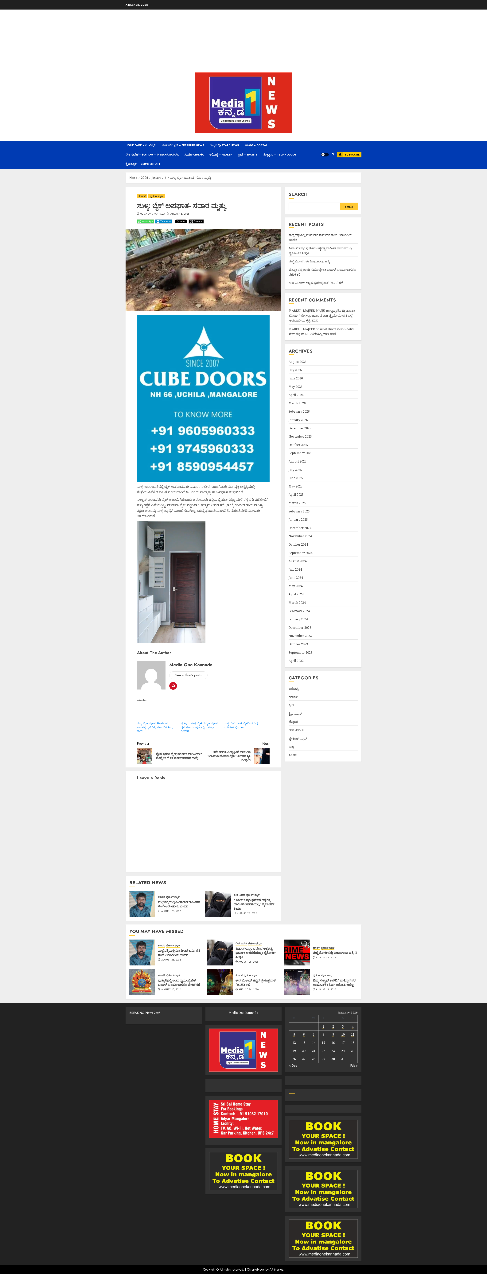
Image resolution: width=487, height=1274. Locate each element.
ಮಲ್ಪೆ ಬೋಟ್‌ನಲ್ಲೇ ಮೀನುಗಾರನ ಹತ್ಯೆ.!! (311, 261)
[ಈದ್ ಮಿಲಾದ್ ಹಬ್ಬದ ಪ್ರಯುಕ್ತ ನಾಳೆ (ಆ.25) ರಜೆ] (220, 982)
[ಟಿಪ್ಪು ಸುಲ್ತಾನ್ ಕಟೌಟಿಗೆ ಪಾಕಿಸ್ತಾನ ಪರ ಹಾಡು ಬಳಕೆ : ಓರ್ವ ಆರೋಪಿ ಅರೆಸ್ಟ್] (297, 982)
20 (304, 1051)
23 (333, 1051)
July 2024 (295, 569)
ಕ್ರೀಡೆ (291, 705)
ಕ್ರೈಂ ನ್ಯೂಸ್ (295, 713)
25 (352, 1051)
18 (352, 1043)
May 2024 (295, 586)
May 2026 (295, 387)
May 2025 (295, 486)
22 (323, 1051)
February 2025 (299, 511)
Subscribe (352, 154)
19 (294, 1051)
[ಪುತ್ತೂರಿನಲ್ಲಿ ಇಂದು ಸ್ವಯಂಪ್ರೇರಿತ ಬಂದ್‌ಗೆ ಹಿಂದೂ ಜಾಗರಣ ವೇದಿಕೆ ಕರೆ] (142, 982)
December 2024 (300, 528)
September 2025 (300, 453)
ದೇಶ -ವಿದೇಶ (239, 895)
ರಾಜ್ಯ (291, 747)
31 (343, 1059)
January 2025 (298, 519)
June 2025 (296, 478)
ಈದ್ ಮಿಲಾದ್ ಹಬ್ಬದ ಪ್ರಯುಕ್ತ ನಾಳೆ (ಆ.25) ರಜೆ (316, 283)
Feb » (354, 1065)
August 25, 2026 (171, 911)
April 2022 (296, 661)
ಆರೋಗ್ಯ (293, 688)
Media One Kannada (152, 214)
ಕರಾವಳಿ (142, 196)
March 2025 (297, 503)
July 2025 (295, 470)
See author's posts (188, 675)
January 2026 (298, 420)
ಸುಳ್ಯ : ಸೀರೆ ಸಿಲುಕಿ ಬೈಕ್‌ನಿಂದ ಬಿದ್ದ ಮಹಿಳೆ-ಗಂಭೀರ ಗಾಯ (241, 725)
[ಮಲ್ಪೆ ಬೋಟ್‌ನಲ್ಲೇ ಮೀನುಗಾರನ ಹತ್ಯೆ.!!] (297, 952)
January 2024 (298, 619)
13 (304, 1043)
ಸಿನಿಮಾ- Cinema (194, 154)
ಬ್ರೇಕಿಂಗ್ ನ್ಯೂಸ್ (156, 196)
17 (343, 1043)
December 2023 (300, 627)
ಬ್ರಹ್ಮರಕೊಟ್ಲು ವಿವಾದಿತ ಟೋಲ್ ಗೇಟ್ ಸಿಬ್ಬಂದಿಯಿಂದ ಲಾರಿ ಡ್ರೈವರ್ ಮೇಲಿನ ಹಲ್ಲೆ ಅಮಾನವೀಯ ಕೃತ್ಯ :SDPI (322, 315)
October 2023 (298, 644)
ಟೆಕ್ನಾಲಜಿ (293, 722)
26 (294, 1059)
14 (313, 1043)
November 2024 (300, 536)
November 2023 (300, 636)
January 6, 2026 (179, 214)
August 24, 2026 (249, 989)
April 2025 (296, 494)
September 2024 (300, 553)
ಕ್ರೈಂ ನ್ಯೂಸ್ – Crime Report (143, 164)
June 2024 (296, 578)
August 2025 (297, 461)
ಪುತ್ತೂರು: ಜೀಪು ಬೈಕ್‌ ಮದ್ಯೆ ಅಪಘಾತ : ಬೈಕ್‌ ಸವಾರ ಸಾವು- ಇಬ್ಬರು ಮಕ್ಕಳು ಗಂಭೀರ (200, 727)
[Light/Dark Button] (325, 154)
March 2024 (297, 603)
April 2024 (296, 594)
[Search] (333, 154)
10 (343, 1034)
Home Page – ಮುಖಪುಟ (141, 145)
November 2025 (300, 436)
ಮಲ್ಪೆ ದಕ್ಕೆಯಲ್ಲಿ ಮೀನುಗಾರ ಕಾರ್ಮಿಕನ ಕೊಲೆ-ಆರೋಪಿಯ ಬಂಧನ (179, 904)
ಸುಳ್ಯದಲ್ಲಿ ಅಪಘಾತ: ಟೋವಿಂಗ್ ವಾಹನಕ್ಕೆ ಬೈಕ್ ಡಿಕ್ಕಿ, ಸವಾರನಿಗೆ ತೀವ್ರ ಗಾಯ (155, 727)
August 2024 (297, 561)
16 (333, 1043)
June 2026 (296, 378)
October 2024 (298, 544)
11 (352, 1034)
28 (313, 1059)
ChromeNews (256, 1269)
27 (304, 1059)
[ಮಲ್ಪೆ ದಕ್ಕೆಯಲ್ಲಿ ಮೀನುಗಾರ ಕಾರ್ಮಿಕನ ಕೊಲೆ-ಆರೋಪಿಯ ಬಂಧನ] (142, 904)
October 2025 (298, 445)
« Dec (293, 1065)
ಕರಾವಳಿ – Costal (256, 145)
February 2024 (299, 611)
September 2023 (300, 652)
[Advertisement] (243, 42)
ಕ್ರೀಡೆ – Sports (248, 154)
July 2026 (295, 370)
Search (298, 194)
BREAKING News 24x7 (144, 1013)
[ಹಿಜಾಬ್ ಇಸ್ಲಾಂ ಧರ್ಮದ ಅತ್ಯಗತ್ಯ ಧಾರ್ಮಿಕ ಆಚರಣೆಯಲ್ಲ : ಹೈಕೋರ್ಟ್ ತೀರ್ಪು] (218, 904)
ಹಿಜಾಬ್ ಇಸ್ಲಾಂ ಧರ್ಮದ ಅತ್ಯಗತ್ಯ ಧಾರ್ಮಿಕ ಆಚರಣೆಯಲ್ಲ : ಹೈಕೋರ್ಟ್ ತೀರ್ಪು (254, 904)
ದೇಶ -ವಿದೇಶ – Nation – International (152, 154)
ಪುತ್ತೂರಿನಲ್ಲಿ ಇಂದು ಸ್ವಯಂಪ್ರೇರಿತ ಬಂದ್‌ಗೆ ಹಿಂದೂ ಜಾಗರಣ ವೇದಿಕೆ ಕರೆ (179, 982)
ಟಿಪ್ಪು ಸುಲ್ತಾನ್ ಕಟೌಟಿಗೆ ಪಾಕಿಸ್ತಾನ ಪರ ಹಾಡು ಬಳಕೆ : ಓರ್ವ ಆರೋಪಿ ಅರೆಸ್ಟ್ (334, 982)
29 (323, 1059)
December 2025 (300, 428)
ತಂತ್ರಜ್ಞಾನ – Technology (280, 154)
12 (294, 1043)
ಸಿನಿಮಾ (293, 755)
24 (343, 1051)
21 (313, 1051)
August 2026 (297, 362)
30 (333, 1059)
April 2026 (296, 395)
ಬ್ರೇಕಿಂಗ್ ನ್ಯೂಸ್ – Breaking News (183, 145)
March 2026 (297, 403)
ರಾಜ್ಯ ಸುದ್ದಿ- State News (224, 145)
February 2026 (299, 411)
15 (323, 1043)
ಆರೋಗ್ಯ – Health (220, 154)
